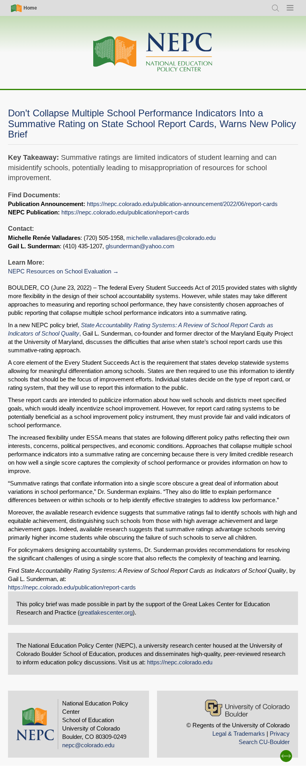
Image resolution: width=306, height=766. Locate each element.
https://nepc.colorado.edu (179, 662)
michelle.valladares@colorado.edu (171, 237)
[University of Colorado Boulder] (247, 708)
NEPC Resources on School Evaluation (59, 271)
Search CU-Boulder (264, 742)
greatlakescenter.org (106, 612)
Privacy (280, 733)
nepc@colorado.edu (88, 745)
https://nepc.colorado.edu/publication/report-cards (125, 212)
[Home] (153, 52)
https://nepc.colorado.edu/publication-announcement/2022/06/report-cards (182, 203)
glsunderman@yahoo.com (140, 246)
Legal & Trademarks (238, 733)
